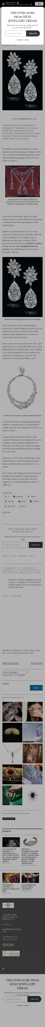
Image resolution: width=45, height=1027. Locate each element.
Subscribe (33, 33)
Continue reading (22, 40)
